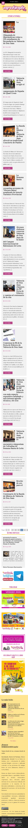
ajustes (20, 822)
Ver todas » (13, 741)
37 (12, 530)
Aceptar (4, 825)
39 (18, 530)
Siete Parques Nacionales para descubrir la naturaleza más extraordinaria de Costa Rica (12, 559)
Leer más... (8, 71)
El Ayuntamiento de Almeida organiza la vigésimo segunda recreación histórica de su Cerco (16, 707)
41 (24, 530)
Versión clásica (14, 1)
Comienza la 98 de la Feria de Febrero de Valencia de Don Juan (13, 345)
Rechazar (12, 825)
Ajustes (19, 825)
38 (15, 530)
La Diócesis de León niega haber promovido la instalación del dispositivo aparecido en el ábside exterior (16, 724)
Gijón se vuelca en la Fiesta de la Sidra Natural (16, 715)
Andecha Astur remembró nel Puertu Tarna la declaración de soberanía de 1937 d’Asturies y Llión (16, 734)
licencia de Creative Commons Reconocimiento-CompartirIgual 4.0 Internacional (13, 813)
